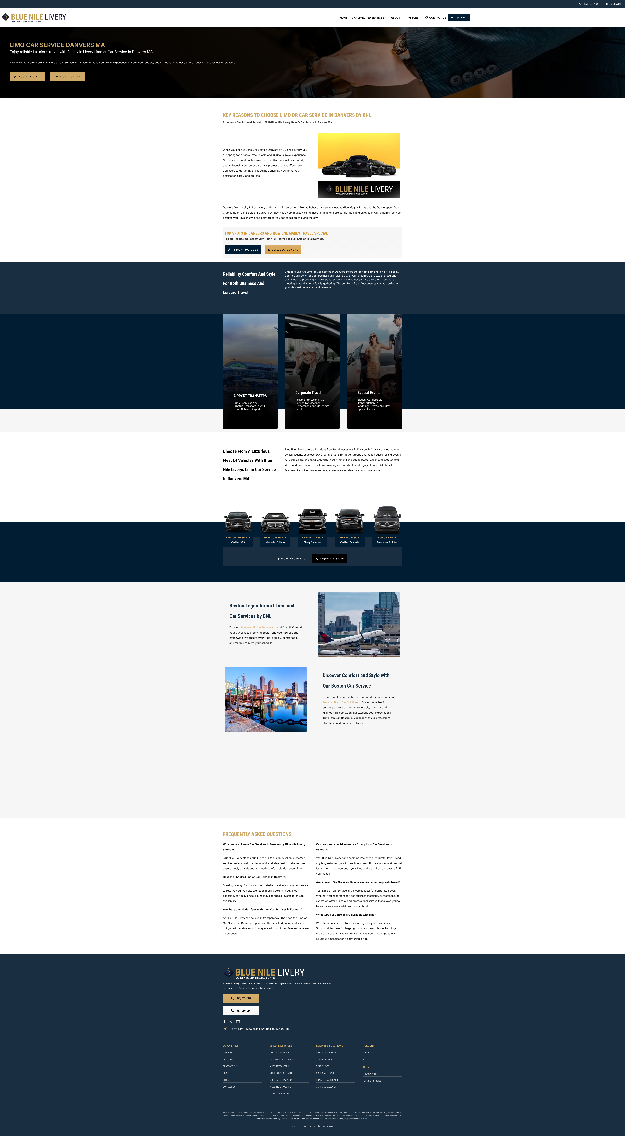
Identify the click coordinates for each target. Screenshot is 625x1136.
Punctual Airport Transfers (257, 627)
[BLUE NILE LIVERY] (264, 967)
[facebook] (224, 1021)
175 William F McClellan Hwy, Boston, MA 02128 (259, 1028)
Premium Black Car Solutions (340, 702)
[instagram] (231, 1021)
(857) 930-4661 (362, 1119)
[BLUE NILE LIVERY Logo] (33, 13)
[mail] (238, 1021)
